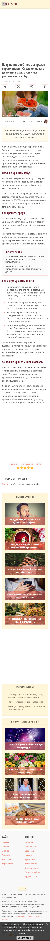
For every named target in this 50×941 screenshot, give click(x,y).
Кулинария (30, 859)
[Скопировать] (45, 86)
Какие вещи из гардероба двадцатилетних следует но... (25, 796)
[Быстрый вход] (41, 4)
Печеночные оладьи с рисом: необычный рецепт (25, 820)
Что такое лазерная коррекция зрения (25, 702)
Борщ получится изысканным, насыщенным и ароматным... (25, 546)
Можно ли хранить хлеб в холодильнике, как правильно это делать (23, 269)
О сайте (5, 851)
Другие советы (31, 876)
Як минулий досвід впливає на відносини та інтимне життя (26, 708)
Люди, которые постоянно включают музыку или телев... (25, 596)
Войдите (6, 484)
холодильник (27, 464)
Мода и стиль (31, 863)
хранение (14, 464)
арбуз (38, 464)
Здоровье (29, 851)
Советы (5, 846)
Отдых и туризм (32, 868)
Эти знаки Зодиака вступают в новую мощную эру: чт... (25, 746)
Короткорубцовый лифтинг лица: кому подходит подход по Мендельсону (25, 695)
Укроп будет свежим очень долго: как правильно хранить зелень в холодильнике (24, 259)
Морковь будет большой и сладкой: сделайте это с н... (25, 571)
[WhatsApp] (32, 86)
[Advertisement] (25, 36)
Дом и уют (29, 842)
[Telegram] (5, 86)
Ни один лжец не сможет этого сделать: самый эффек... (25, 521)
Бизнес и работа (32, 872)
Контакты (6, 859)
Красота (28, 855)
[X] (18, 86)
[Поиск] (37, 4)
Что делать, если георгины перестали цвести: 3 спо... (25, 771)
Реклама (6, 855)
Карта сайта (7, 863)
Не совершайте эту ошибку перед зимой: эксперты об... (25, 620)
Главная (5, 842)
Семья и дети (31, 846)
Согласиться (25, 938)
